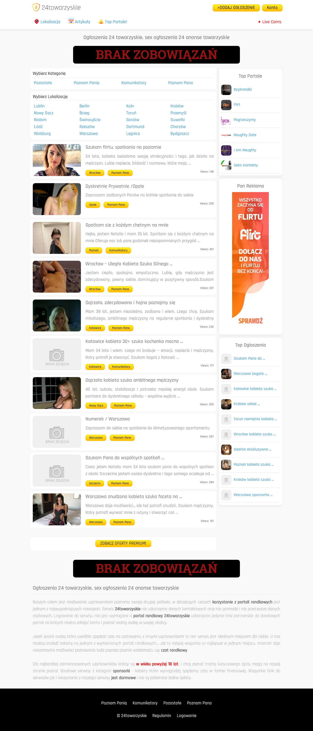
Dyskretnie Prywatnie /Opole (114, 186)
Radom (40, 120)
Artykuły (82, 22)
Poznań (94, 250)
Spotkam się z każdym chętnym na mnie (126, 225)
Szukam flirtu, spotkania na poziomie (123, 147)
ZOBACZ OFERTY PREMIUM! (123, 543)
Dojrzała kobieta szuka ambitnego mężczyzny (131, 380)
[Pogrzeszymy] (226, 124)
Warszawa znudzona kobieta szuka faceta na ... (133, 496)
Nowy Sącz (43, 113)
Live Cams (271, 22)
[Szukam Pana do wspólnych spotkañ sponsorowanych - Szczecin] (226, 363)
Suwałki (177, 120)
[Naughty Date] (226, 139)
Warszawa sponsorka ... (253, 495)
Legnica (133, 134)
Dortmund (135, 127)
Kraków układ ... (247, 404)
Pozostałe (43, 83)
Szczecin (94, 483)
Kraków (177, 106)
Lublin (39, 106)
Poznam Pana (180, 83)
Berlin (84, 106)
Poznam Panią (86, 83)
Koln (130, 106)
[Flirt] (226, 109)
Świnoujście (90, 120)
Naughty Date (245, 135)
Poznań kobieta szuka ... (253, 465)
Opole (92, 205)
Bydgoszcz (179, 134)
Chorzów (178, 127)
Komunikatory (133, 83)
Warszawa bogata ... (250, 374)
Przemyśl (178, 113)
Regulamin (161, 716)
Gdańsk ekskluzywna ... (252, 450)
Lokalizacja (50, 22)
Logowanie (186, 716)
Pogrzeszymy (245, 120)
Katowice (95, 328)
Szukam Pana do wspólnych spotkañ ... (124, 458)
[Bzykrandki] (226, 94)
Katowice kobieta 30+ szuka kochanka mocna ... (134, 341)
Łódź (38, 127)
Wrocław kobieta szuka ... (254, 434)
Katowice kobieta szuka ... (255, 389)
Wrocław (95, 173)
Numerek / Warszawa (107, 419)
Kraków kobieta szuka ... (254, 480)
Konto (272, 8)
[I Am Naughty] (226, 154)
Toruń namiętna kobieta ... (255, 419)
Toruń (131, 113)
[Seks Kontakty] (226, 170)
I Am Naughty (245, 150)
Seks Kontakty (246, 165)
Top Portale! (116, 22)
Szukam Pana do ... (249, 359)
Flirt (237, 105)
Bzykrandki (243, 90)
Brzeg (84, 113)
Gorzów (132, 120)
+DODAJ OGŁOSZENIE (236, 8)
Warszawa (89, 134)
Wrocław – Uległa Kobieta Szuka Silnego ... (129, 264)
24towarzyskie (61, 7)
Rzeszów (87, 127)
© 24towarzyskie (132, 716)
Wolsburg (42, 134)
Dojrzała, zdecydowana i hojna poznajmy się (130, 302)
